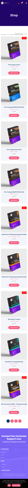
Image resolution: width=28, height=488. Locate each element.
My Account (4, 464)
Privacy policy (16, 485)
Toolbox (3, 467)
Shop (2, 455)
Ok (9, 485)
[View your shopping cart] (21, 3)
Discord (3, 457)
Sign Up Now (14, 115)
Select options (14, 73)
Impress (3, 452)
